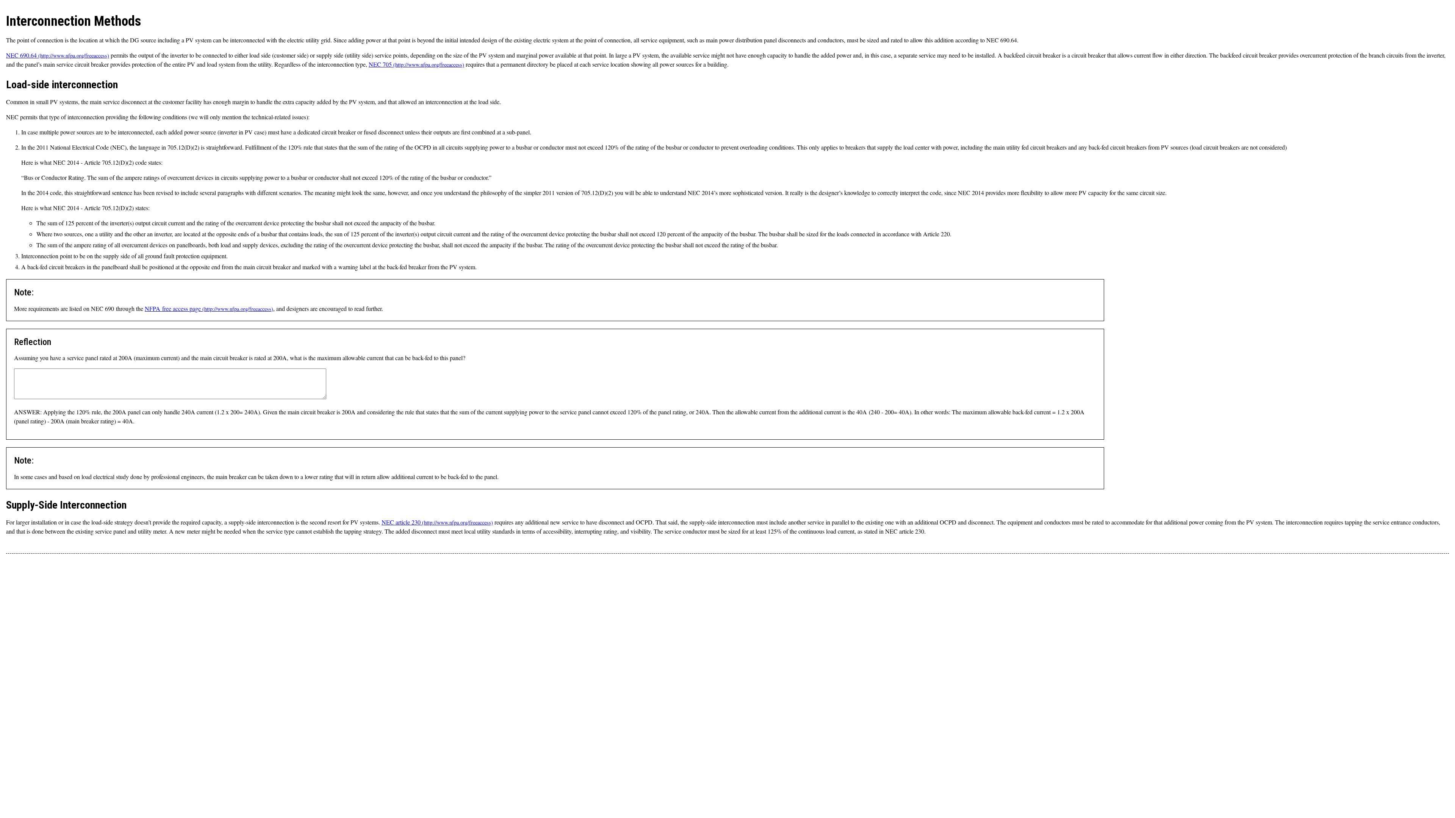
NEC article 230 (401, 522)
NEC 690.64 (21, 55)
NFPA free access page (173, 308)
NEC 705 (380, 64)
